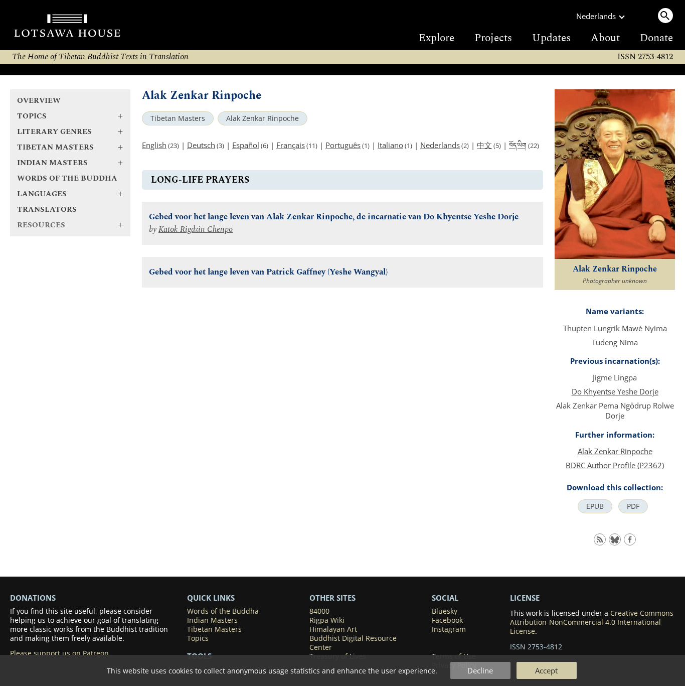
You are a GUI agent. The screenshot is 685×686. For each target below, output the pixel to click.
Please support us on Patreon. (60, 653)
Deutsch (201, 145)
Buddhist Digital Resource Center (353, 643)
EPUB (595, 506)
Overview (39, 100)
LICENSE (525, 598)
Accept (546, 670)
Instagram (449, 629)
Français (290, 145)
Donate (656, 38)
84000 (319, 611)
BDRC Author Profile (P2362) (615, 465)
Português (343, 145)
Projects (493, 38)
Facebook (447, 620)
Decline (480, 670)
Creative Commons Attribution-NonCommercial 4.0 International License (591, 622)
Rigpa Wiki (327, 620)
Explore (436, 38)
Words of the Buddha (67, 178)
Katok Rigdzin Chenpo (195, 229)
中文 (484, 145)
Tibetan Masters (177, 118)
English (154, 145)
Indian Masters (212, 620)
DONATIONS (33, 598)
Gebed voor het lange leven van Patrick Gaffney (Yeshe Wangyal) (268, 272)
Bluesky (444, 611)
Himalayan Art (333, 629)
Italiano (390, 145)
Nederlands (440, 145)
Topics (198, 638)
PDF (633, 506)
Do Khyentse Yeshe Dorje (615, 391)
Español (245, 145)
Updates (551, 38)
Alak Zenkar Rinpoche (262, 118)
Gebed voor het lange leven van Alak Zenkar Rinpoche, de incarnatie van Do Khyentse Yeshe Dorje (334, 217)
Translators (47, 209)
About (605, 38)
